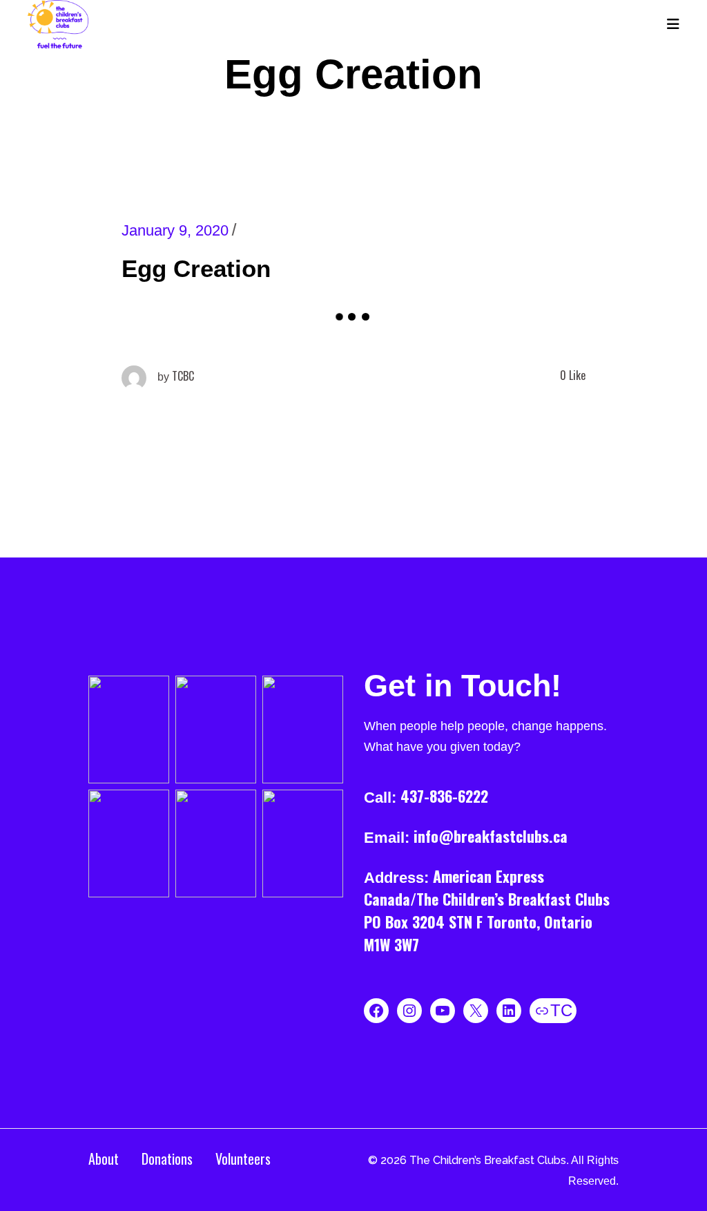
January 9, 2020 (175, 230)
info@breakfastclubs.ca (491, 836)
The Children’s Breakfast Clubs (487, 1160)
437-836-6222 (444, 796)
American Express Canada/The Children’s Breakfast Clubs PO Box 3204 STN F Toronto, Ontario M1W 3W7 (487, 910)
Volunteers (243, 1158)
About (103, 1158)
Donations (167, 1158)
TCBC (175, 376)
